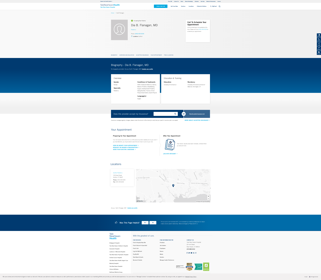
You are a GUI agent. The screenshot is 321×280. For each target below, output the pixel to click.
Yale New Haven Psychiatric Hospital (119, 254)
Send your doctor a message (123, 149)
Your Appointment (156, 55)
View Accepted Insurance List (197, 114)
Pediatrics (133, 29)
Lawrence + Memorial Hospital (117, 251)
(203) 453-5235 (139, 33)
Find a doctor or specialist (140, 245)
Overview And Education (126, 55)
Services (183, 6)
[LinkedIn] (193, 253)
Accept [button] (305, 276)
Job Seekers (163, 245)
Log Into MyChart (169, 153)
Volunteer (197, 1)
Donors (161, 251)
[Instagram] (195, 253)
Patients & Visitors (201, 6)
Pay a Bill (170, 1)
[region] (173, 185)
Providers (162, 242)
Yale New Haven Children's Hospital (119, 246)
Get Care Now (174, 6)
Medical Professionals (211, 1)
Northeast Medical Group (116, 272)
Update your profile (147, 69)
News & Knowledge (189, 1)
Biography (114, 55)
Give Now (202, 1)
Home (112, 13)
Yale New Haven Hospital (116, 266)
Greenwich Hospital (114, 249)
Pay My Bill (136, 254)
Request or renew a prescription (125, 147)
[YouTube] (191, 253)
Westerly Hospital (114, 263)
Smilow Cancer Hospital (116, 257)
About (182, 1)
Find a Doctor (160, 6)
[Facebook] (187, 253)
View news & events (138, 257)
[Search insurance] (176, 114)
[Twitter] (189, 253)
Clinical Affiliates (114, 269)
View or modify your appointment (125, 145)
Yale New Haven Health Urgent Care (119, 260)
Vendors (162, 257)
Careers (219, 1)
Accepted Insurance (142, 55)
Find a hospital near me (139, 242)
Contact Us (176, 1)
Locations (191, 6)
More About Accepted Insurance (196, 120)
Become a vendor (137, 260)
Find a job (136, 248)
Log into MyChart (137, 251)
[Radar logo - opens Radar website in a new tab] (139, 200)
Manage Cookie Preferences (167, 260)
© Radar (198, 201)
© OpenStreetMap (205, 201)
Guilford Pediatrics (117, 173)
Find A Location (168, 55)
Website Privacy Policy (190, 276)
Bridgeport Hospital (115, 243)
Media (161, 254)
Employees (162, 248)
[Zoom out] (208, 198)
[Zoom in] (208, 196)
